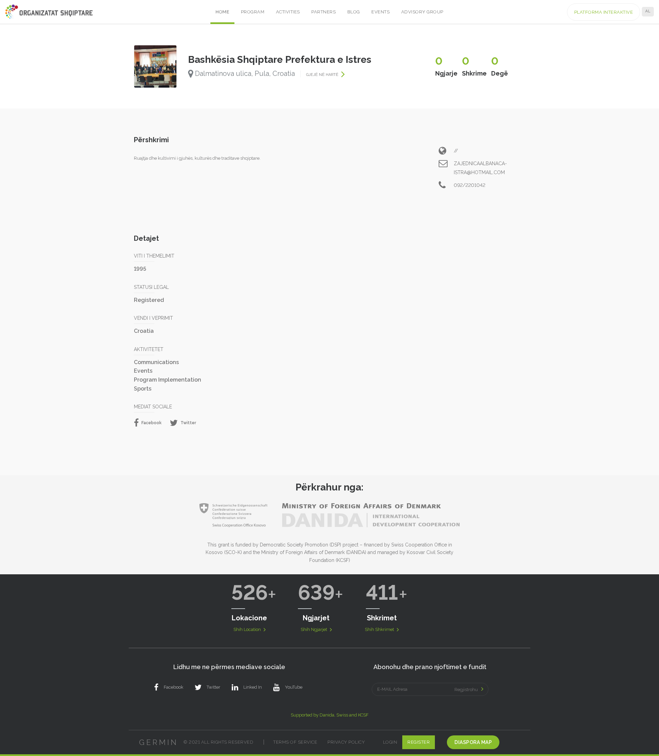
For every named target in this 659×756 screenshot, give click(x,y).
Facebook (151, 422)
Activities (288, 11)
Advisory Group (422, 11)
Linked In (252, 687)
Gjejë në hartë (322, 74)
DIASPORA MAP (473, 742)
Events (380, 11)
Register (418, 742)
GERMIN (158, 742)
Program (253, 11)
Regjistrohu (466, 689)
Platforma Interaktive (603, 12)
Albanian (647, 11)
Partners (323, 11)
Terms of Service (295, 742)
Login (390, 742)
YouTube (293, 687)
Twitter (188, 422)
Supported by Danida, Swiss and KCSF (330, 715)
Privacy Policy (346, 742)
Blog (353, 11)
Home (222, 11)
